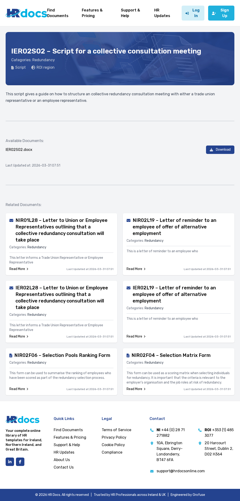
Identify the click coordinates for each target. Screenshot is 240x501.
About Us (62, 460)
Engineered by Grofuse (188, 495)
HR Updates (64, 452)
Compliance (112, 452)
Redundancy (43, 60)
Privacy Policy (114, 437)
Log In (196, 13)
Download (223, 150)
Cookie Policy (113, 445)
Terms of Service (116, 430)
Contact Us (64, 467)
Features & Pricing (70, 437)
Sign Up (225, 13)
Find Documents (68, 430)
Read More (17, 269)
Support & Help (67, 445)
